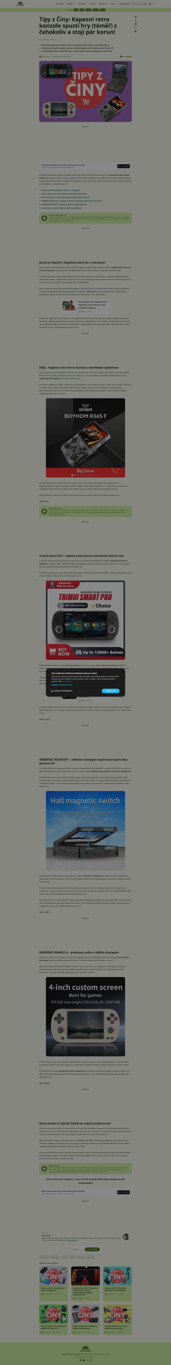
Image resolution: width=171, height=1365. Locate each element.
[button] (85, 685)
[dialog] (85, 682)
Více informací (67, 681)
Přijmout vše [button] (110, 691)
